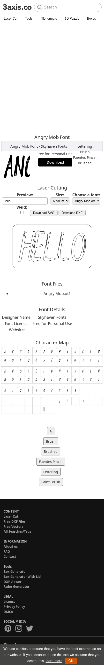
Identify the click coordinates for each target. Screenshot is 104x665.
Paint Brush (50, 482)
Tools (29, 18)
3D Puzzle (72, 18)
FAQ (7, 551)
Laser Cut (10, 18)
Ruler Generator (17, 586)
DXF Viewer (13, 582)
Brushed (85, 163)
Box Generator (15, 571)
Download (55, 162)
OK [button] (70, 660)
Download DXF (72, 213)
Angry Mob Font (24, 146)
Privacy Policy (14, 607)
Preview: (25, 194)
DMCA (8, 612)
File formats (48, 18)
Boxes (91, 18)
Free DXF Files (14, 521)
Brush (85, 152)
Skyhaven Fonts (54, 146)
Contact (10, 556)
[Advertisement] (52, 77)
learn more (54, 660)
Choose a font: (86, 194)
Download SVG (43, 213)
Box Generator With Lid (22, 576)
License (9, 601)
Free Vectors (13, 526)
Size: (60, 194)
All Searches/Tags (17, 531)
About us (11, 546)
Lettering (84, 146)
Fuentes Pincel (85, 157)
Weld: (21, 207)
